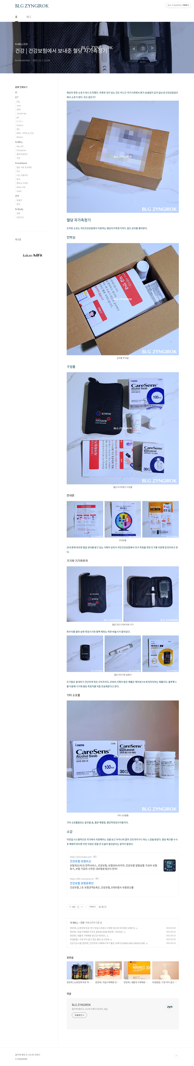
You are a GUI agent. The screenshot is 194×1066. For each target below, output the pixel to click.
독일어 (19, 200)
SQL (18, 101)
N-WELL (74, 922)
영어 (18, 204)
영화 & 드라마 (22, 183)
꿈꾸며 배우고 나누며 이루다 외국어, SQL (90, 1008)
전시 (18, 171)
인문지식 (20, 217)
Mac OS (20, 146)
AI (16, 92)
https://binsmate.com (81, 856)
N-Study (19, 209)
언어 (17, 195)
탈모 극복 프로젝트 (24, 167)
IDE (18, 129)
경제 (18, 213)
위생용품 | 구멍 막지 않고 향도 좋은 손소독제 (89, 939)
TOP (176, 1055)
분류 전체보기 (21, 87)
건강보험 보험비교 (80, 861)
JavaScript (21, 113)
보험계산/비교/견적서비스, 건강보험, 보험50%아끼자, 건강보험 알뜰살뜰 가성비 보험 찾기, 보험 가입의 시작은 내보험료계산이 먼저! (113, 867)
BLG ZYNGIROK (32, 5)
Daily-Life (21, 186)
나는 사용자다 (22, 175)
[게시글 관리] (82, 907)
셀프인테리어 (22, 154)
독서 (18, 179)
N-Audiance (21, 162)
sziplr (19, 190)
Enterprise (21, 150)
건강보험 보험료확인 (82, 883)
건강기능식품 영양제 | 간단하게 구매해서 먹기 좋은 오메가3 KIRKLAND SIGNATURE (107, 943)
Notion (20, 136)
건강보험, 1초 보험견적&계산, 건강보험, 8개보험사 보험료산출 (102, 887)
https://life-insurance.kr (82, 878)
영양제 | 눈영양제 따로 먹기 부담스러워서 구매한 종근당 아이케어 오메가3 (102, 927)
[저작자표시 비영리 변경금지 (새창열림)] (102, 907)
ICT (16, 97)
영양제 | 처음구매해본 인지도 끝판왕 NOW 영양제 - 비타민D (96, 931)
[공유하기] (78, 907)
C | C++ (20, 121)
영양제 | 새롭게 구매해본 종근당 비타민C (88, 935)
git (18, 117)
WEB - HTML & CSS (25, 133)
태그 (29, 16)
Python (20, 125)
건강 (82, 922)
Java (19, 105)
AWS (19, 109)
